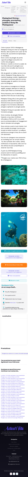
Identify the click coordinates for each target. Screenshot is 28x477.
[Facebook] (14, 474)
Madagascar (7, 7)
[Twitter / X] (17, 474)
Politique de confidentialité (14, 448)
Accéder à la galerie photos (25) (15, 251)
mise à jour (13, 302)
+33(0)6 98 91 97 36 (14, 461)
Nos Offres (14, 442)
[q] (14, 198)
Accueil (2, 6)
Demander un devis (14, 256)
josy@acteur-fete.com (15, 464)
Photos (10, 40)
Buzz (15, 40)
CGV (14, 450)
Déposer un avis (14, 280)
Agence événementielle (14, 444)
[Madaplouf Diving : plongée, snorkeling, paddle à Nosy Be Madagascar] (14, 175)
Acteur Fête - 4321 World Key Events (16, 471)
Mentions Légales (14, 446)
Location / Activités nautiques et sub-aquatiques (13, 9)
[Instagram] (11, 474)
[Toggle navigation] (25, 2)
